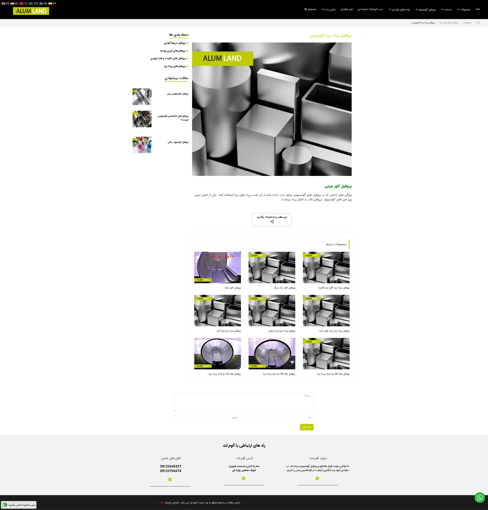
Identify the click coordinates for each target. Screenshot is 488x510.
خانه (478, 9)
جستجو (312, 9)
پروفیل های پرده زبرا (449, 23)
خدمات (447, 9)
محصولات (465, 9)
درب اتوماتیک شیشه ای (370, 9)
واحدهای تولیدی (400, 9)
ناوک (162, 503)
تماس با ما (330, 9)
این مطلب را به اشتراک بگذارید (272, 217)
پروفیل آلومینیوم (427, 9)
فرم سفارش (346, 9)
